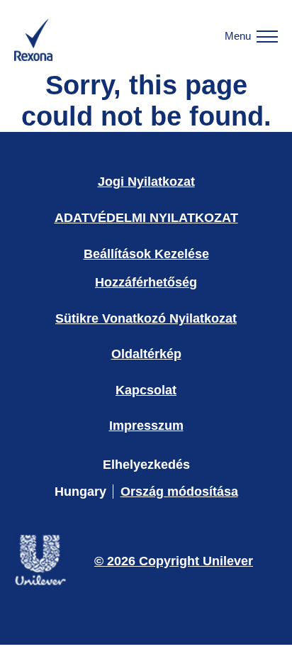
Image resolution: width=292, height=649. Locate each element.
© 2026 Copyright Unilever (173, 561)
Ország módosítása (179, 491)
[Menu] (267, 36)
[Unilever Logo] (40, 583)
